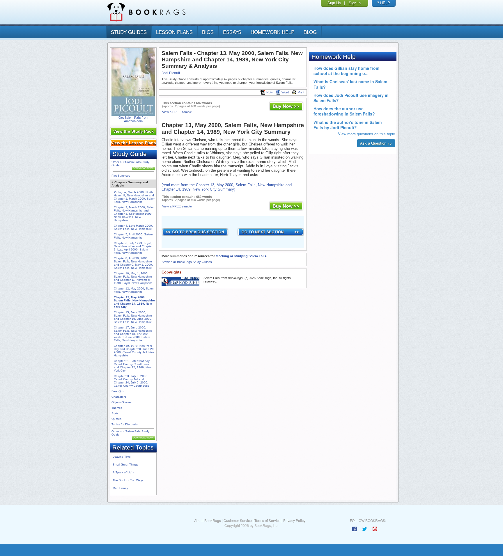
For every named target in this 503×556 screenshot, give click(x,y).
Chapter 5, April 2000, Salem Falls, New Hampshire (133, 236)
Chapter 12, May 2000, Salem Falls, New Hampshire (134, 290)
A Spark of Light (123, 472)
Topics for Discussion (125, 424)
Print (301, 92)
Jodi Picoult (171, 73)
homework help (272, 31)
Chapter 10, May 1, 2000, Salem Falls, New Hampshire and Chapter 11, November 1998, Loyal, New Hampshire (133, 278)
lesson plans (174, 31)
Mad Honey (120, 488)
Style (114, 413)
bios (208, 31)
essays (232, 31)
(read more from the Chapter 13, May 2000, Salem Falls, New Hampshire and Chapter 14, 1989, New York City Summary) (227, 187)
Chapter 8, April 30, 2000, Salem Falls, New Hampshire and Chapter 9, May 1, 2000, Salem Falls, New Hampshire (133, 263)
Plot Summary (120, 175)
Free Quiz (118, 391)
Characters (118, 396)
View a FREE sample (177, 112)
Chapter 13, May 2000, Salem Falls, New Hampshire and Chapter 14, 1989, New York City (134, 302)
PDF (269, 92)
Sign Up (334, 3)
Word (285, 92)
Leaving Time (122, 456)
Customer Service (238, 520)
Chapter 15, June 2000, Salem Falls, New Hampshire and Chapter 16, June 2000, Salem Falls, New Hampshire (133, 317)
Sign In (355, 3)
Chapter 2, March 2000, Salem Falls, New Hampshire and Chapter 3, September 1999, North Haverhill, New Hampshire (134, 214)
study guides (129, 31)
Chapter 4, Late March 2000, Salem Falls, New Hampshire (133, 227)
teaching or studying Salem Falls (241, 256)
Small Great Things (125, 464)
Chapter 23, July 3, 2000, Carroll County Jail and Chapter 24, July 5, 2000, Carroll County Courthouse (131, 380)
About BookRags (207, 520)
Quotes (116, 418)
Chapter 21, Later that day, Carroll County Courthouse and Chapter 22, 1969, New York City (132, 365)
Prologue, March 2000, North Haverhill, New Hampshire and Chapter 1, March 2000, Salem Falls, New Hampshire (134, 197)
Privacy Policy (294, 520)
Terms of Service (267, 520)
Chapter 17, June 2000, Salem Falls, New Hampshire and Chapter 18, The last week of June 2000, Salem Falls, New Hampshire (133, 334)
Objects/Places (121, 402)
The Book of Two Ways (128, 480)
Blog (310, 31)
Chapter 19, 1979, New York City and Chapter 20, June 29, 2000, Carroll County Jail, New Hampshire (134, 350)
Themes (116, 407)
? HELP (383, 3)
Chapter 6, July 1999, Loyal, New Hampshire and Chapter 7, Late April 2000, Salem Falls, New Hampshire (133, 247)
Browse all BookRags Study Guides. (187, 262)
